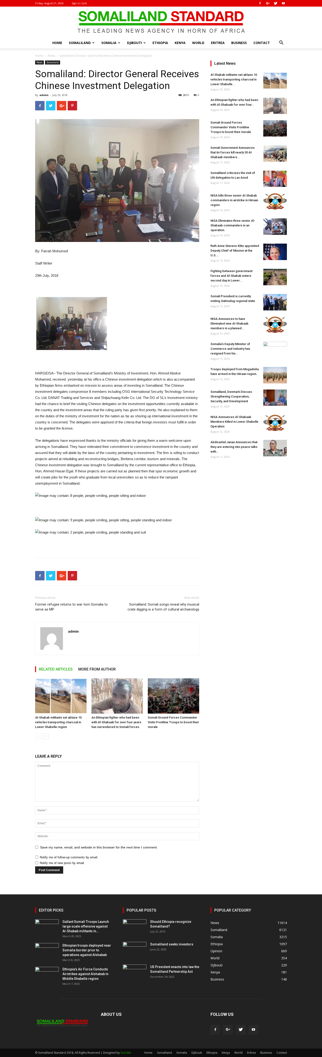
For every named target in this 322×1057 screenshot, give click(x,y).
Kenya (180, 42)
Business (239, 42)
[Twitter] (275, 3)
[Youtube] (283, 3)
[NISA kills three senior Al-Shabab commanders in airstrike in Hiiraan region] (275, 201)
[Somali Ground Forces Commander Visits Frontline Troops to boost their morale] (173, 696)
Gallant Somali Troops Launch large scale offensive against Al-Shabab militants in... (85, 926)
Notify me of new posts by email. (62, 863)
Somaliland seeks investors (171, 944)
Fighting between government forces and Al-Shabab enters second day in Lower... (231, 275)
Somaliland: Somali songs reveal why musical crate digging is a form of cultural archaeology (163, 606)
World (198, 42)
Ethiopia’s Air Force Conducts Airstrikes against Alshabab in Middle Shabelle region (85, 974)
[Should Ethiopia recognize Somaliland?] (134, 927)
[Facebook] (260, 3)
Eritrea (218, 42)
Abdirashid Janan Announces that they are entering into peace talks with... (234, 446)
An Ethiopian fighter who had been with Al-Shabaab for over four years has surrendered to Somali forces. (116, 722)
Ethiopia (160, 42)
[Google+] (267, 3)
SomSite (125, 1053)
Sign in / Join (79, 3)
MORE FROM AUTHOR (97, 669)
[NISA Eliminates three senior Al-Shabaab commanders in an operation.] (275, 226)
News (51, 56)
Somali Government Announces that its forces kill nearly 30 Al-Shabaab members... (233, 152)
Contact (261, 42)
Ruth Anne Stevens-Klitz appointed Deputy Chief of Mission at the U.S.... (235, 250)
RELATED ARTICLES (56, 669)
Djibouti (134, 42)
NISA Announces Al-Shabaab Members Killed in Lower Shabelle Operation (234, 421)
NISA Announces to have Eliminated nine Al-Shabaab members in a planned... (229, 323)
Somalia (108, 42)
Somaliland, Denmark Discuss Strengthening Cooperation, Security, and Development (231, 396)
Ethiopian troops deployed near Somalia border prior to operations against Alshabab (86, 950)
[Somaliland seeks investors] (134, 950)
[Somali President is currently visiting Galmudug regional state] (275, 302)
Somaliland (80, 42)
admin (44, 95)
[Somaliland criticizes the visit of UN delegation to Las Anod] (275, 179)
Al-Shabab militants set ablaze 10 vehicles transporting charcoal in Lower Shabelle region (58, 722)
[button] (281, 43)
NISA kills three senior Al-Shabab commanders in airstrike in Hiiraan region (234, 200)
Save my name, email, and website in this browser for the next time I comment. (99, 847)
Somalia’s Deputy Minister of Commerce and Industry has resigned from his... (230, 348)
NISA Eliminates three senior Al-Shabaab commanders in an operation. (233, 225)
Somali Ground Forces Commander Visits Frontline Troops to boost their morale (173, 722)
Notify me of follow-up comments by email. (69, 857)
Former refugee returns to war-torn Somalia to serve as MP (71, 606)
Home (57, 42)
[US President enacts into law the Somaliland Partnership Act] (134, 973)
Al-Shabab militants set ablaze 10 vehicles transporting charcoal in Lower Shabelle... (234, 79)
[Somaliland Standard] (161, 22)
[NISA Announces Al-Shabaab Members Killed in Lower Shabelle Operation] (275, 423)
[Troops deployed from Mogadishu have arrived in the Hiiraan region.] (275, 375)
